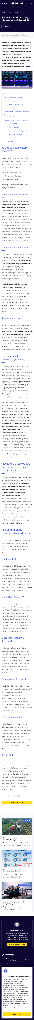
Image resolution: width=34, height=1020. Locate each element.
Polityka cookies (8, 1008)
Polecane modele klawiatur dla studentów (16, 120)
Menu (5, 3)
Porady (17, 12)
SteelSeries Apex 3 (13, 138)
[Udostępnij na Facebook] (4, 796)
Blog (10, 12)
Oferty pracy (18, 802)
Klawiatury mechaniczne (15, 104)
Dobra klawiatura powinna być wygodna (16, 111)
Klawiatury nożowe (13, 108)
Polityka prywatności (20, 1008)
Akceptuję (17, 1014)
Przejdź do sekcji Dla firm (17, 944)
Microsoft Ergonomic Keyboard (17, 131)
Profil (28, 3)
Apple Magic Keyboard (15, 134)
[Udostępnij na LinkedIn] (13, 796)
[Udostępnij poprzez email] (18, 796)
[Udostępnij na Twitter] (8, 796)
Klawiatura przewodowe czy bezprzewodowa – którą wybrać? (16, 467)
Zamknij (5, 1010)
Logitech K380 (12, 124)
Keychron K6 (11, 141)
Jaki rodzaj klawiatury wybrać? (13, 97)
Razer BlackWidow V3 (14, 127)
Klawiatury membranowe (15, 101)
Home (3, 12)
